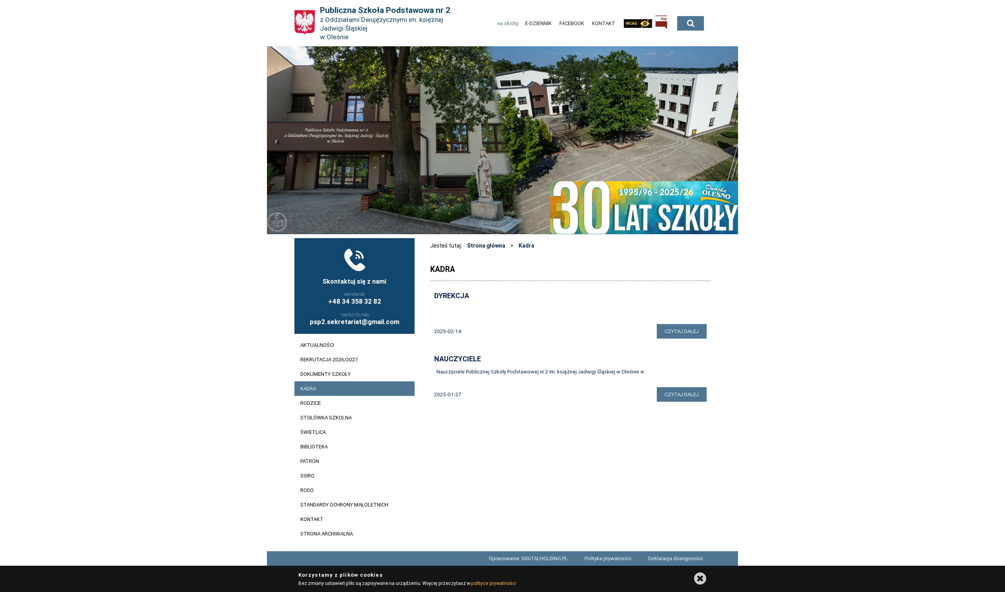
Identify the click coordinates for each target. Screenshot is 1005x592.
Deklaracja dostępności (675, 558)
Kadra (526, 245)
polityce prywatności (493, 583)
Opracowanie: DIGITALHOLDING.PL (528, 558)
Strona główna (486, 245)
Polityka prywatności (608, 558)
